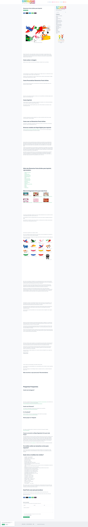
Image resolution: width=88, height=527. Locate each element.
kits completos (33, 442)
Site (44, 505)
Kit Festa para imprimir (27, 179)
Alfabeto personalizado (28, 172)
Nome (25, 505)
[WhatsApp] (32, 13)
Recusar (7, 524)
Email (35, 505)
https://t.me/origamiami (26, 430)
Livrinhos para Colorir (27, 180)
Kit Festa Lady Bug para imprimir (47, 202)
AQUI (37, 493)
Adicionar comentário (26, 507)
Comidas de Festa (58, 18)
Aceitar (3, 524)
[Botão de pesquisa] (65, 12)
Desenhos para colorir (59, 20)
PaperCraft (57, 28)
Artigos (57, 16)
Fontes (25, 177)
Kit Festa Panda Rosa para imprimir (37, 202)
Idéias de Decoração (27, 178)
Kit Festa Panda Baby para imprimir (27, 202)
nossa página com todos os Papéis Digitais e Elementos (32, 129)
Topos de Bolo (26, 187)
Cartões (57, 17)
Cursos (57, 19)
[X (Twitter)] (27, 13)
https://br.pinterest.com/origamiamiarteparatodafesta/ (30, 409)
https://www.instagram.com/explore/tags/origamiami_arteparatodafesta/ (32, 403)
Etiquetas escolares (27, 176)
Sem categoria (58, 31)
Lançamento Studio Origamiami (27, 195)
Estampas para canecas (59, 21)
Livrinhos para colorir (58, 25)
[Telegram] (30, 13)
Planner (57, 29)
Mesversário (26, 181)
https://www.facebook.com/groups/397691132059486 (30, 414)
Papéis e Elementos (25, 10)
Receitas (26, 186)
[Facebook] (24, 13)
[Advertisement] (38, 20)
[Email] (35, 13)
